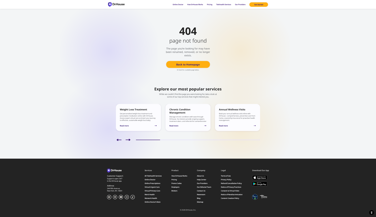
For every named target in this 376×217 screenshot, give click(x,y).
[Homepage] (116, 4)
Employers (175, 187)
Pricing (209, 4)
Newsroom (201, 194)
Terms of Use (226, 176)
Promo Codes (176, 183)
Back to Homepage (188, 64)
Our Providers (240, 4)
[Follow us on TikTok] (133, 197)
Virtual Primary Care (152, 191)
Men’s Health (150, 194)
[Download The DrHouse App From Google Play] (260, 184)
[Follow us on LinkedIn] (115, 197)
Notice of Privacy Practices (231, 187)
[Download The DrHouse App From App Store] (260, 177)
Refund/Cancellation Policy (231, 183)
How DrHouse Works (195, 4)
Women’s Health (151, 198)
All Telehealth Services (153, 176)
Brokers (174, 191)
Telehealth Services (223, 4)
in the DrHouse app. (114, 181)
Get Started (258, 4)
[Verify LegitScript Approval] (255, 197)
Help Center (201, 179)
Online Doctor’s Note (152, 202)
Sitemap (200, 202)
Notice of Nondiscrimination (231, 194)
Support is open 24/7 (114, 178)
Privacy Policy (226, 179)
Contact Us (201, 191)
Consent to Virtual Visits (230, 191)
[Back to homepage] (121, 170)
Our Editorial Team (204, 187)
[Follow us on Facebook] (109, 197)
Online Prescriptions (152, 183)
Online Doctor (178, 4)
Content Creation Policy (230, 198)
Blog (198, 198)
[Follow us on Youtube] (121, 197)
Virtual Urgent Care (152, 187)
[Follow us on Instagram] (127, 197)
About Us (200, 176)
